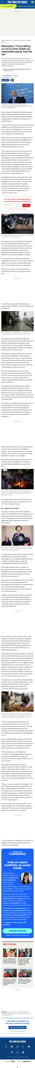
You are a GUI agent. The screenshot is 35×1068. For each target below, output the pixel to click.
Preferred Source (8, 70)
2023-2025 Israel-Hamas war (9, 1013)
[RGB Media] (14, 1061)
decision (10, 682)
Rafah (28, 1013)
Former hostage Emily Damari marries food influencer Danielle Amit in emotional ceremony (9, 961)
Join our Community (8, 6)
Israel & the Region (12, 1012)
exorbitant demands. (18, 367)
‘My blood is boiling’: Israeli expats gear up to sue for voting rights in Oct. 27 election (25, 981)
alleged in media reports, (18, 393)
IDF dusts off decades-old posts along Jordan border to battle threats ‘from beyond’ (9, 982)
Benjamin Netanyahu (23, 1012)
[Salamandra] (26, 1061)
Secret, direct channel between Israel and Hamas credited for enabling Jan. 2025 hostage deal (24, 961)
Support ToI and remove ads (26, 6)
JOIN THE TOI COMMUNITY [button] (17, 1027)
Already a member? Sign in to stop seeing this (17, 935)
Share (6, 80)
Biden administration (7, 1015)
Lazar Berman (7, 75)
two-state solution (21, 1013)
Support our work (17, 931)
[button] (32, 2)
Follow (15, 75)
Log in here (22, 1031)
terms (24, 209)
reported (27, 580)
